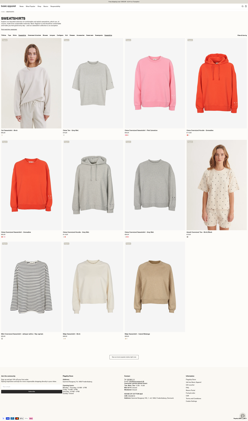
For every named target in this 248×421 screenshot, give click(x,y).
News (22, 6)
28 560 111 (131, 379)
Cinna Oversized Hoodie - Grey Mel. (76, 232)
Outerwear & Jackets (34, 35)
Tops (9, 35)
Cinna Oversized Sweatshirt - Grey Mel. (139, 232)
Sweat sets (89, 35)
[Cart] (246, 6)
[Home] (8, 6)
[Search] (243, 6)
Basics (45, 6)
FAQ (187, 388)
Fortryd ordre (190, 393)
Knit (66, 35)
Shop (39, 6)
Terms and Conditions (193, 398)
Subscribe (31, 391)
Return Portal (190, 390)
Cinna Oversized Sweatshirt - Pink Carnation (141, 130)
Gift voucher (190, 385)
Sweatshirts (22, 35)
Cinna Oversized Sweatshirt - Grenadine (16, 232)
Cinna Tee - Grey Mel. (71, 130)
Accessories (80, 35)
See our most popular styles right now (124, 357)
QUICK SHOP (31, 125)
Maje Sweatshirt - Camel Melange (137, 334)
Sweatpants (99, 35)
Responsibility (55, 6)
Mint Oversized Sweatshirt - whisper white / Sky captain (22, 334)
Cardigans (60, 35)
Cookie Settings (191, 401)
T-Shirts (3, 35)
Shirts (15, 35)
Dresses (72, 35)
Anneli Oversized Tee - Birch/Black (199, 232)
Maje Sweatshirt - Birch (71, 334)
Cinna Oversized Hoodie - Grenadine (200, 130)
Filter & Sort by (242, 35)
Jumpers (52, 35)
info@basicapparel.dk (136, 381)
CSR (187, 396)
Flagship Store (191, 379)
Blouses (45, 35)
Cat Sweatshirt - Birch (9, 130)
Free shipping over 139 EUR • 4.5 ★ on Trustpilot (124, 2)
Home (3, 12)
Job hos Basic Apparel (193, 382)
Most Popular (30, 6)
